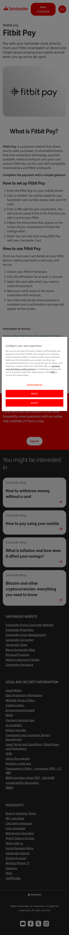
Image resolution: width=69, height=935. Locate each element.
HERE (52, 372)
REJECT (34, 393)
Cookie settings (34, 384)
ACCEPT (34, 403)
